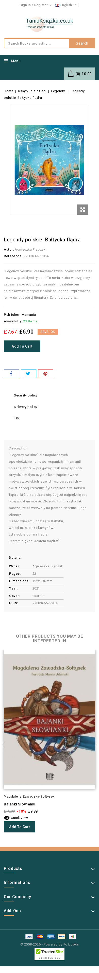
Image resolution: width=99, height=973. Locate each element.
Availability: (13, 321)
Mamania (29, 315)
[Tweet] (28, 373)
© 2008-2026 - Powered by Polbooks (49, 944)
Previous (5, 744)
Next (94, 744)
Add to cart (22, 346)
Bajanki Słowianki (19, 804)
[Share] (11, 373)
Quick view (16, 818)
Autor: (9, 249)
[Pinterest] (45, 373)
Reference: (13, 256)
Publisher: (12, 315)
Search (82, 43)
